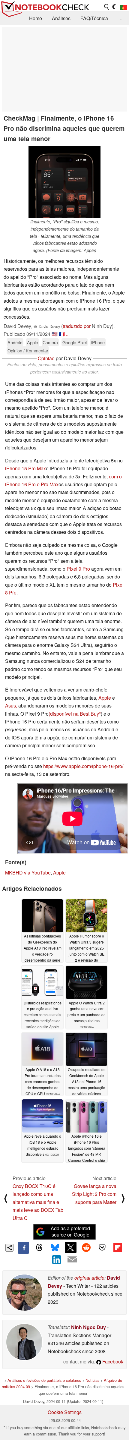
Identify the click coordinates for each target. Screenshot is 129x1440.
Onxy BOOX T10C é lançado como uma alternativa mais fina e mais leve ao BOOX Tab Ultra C (38, 1202)
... (122, 18)
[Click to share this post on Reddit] (86, 1247)
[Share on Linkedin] (56, 1259)
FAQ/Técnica (94, 18)
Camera (50, 342)
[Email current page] (72, 1259)
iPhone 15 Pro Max (25, 468)
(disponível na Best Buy (74, 713)
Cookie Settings (65, 1412)
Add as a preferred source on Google (70, 1231)
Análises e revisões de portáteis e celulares (44, 1380)
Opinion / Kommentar (28, 350)
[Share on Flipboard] (117, 1247)
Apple (32, 342)
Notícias (92, 1380)
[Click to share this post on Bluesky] (55, 1247)
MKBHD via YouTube (28, 872)
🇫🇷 (62, 333)
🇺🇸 (55, 333)
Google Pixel (74, 342)
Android (15, 342)
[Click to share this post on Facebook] (23, 1247)
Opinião (46, 358)
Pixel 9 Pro (78, 568)
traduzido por (77, 326)
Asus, (11, 705)
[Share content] (9, 1248)
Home (35, 18)
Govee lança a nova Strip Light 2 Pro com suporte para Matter (94, 1194)
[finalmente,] (64, 182)
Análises (61, 18)
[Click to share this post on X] (70, 1247)
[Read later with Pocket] (102, 1247)
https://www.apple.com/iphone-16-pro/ (83, 766)
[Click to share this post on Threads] (39, 1247)
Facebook (112, 1361)
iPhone (98, 342)
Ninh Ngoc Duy (88, 1327)
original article (89, 1277)
